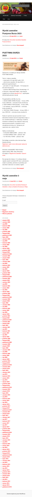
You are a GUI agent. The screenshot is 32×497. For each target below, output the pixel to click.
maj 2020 (4, 351)
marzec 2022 (5, 310)
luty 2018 (4, 402)
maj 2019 (4, 374)
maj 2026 (4, 224)
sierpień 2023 (6, 280)
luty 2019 (4, 380)
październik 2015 (7, 455)
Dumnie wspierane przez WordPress (16, 494)
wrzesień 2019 (6, 366)
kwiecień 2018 (6, 398)
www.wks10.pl (18, 93)
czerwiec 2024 (6, 261)
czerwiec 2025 (6, 239)
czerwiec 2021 (6, 327)
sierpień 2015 (6, 457)
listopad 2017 (6, 408)
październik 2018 (7, 387)
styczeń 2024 (5, 271)
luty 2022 (4, 312)
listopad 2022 (6, 295)
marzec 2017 (5, 423)
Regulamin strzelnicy (8, 212)
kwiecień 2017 (6, 421)
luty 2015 (4, 468)
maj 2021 (4, 329)
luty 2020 (4, 357)
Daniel (21, 58)
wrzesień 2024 (6, 256)
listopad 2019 (6, 363)
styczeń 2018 (5, 404)
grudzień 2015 (6, 451)
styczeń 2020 (5, 359)
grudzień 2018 (6, 383)
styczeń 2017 (5, 427)
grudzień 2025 (6, 231)
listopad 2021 (6, 318)
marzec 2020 (5, 355)
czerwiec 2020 (6, 350)
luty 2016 (4, 447)
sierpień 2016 (6, 436)
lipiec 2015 (5, 458)
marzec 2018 (5, 400)
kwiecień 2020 (6, 353)
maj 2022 (4, 306)
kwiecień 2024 (6, 265)
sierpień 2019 (6, 368)
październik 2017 (7, 410)
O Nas (25, 15)
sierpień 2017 (6, 413)
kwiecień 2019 (6, 376)
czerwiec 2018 (6, 395)
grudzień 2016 (6, 428)
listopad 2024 (6, 252)
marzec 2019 (5, 378)
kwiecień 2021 (6, 331)
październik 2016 (7, 432)
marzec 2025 (5, 244)
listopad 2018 (6, 385)
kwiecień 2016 (6, 443)
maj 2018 (4, 397)
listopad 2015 (6, 453)
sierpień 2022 (6, 301)
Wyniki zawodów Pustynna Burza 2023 (12, 32)
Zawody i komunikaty (16, 15)
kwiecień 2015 (6, 464)
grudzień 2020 (6, 338)
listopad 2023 (6, 274)
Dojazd (4, 210)
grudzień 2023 (6, 273)
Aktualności (5, 15)
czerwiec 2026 (6, 222)
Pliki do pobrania (7, 213)
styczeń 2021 (5, 336)
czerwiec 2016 (6, 440)
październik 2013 (7, 487)
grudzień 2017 (6, 406)
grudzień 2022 (6, 293)
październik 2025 (7, 235)
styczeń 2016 (5, 449)
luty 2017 (4, 425)
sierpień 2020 (6, 346)
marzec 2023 (5, 288)
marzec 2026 (5, 228)
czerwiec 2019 (6, 372)
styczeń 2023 (5, 291)
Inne (9, 19)
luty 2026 (4, 229)
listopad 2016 (6, 430)
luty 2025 (4, 246)
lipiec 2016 (5, 438)
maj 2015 (4, 462)
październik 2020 (7, 342)
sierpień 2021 (6, 323)
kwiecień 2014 (6, 481)
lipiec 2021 (5, 325)
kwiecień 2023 (6, 286)
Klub (4, 19)
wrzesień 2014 (6, 474)
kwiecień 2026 (6, 226)
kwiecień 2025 (6, 243)
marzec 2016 (5, 445)
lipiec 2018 (5, 393)
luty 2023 (4, 290)
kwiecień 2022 (6, 308)
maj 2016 (4, 442)
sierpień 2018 (6, 391)
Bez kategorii (20, 45)
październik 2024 (7, 254)
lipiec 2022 (5, 303)
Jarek (21, 36)
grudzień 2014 (6, 472)
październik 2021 (7, 320)
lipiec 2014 (5, 477)
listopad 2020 (6, 340)
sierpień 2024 (6, 258)
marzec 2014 (5, 483)
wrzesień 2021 (6, 321)
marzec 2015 (5, 466)
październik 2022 (7, 297)
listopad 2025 (6, 233)
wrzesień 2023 (6, 278)
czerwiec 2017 (6, 417)
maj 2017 (4, 419)
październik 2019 (7, 365)
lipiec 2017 (5, 415)
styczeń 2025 (5, 248)
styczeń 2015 (5, 470)
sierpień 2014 (6, 475)
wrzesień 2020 (6, 344)
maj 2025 (4, 241)
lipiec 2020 (5, 348)
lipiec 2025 (5, 237)
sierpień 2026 (6, 220)
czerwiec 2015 (6, 460)
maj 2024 (4, 263)
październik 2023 (7, 276)
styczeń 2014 (5, 485)
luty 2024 (4, 269)
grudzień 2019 (6, 361)
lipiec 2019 (5, 370)
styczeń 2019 (5, 382)
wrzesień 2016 (6, 434)
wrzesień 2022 (6, 299)
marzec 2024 (5, 267)
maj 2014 (4, 479)
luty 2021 (4, 335)
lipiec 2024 (5, 259)
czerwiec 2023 (6, 282)
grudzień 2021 (6, 316)
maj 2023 (4, 284)
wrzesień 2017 (6, 412)
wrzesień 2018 (6, 389)
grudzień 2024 (6, 250)
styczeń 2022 (5, 314)
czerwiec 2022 (6, 305)
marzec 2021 (5, 333)
